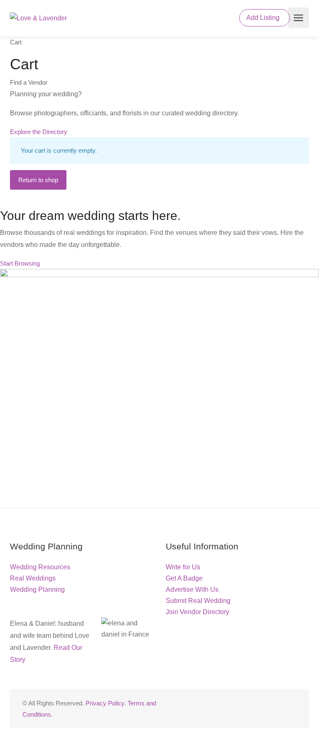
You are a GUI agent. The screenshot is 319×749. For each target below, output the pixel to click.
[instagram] (291, 708)
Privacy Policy (105, 703)
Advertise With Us (192, 589)
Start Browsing (20, 263)
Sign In (222, 19)
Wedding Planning (37, 589)
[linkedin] (264, 708)
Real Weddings (33, 578)
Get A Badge (184, 578)
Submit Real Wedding (198, 600)
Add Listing (263, 17)
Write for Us (183, 567)
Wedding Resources (40, 567)
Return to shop (38, 179)
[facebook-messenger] (277, 708)
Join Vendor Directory (197, 611)
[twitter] (250, 708)
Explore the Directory (38, 131)
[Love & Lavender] (38, 18)
